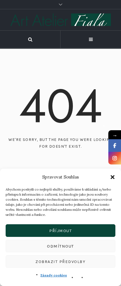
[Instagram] (114, 158)
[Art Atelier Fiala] (60, 19)
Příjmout (60, 230)
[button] (112, 177)
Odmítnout (60, 246)
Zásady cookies (54, 275)
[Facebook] (114, 145)
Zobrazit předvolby (60, 261)
